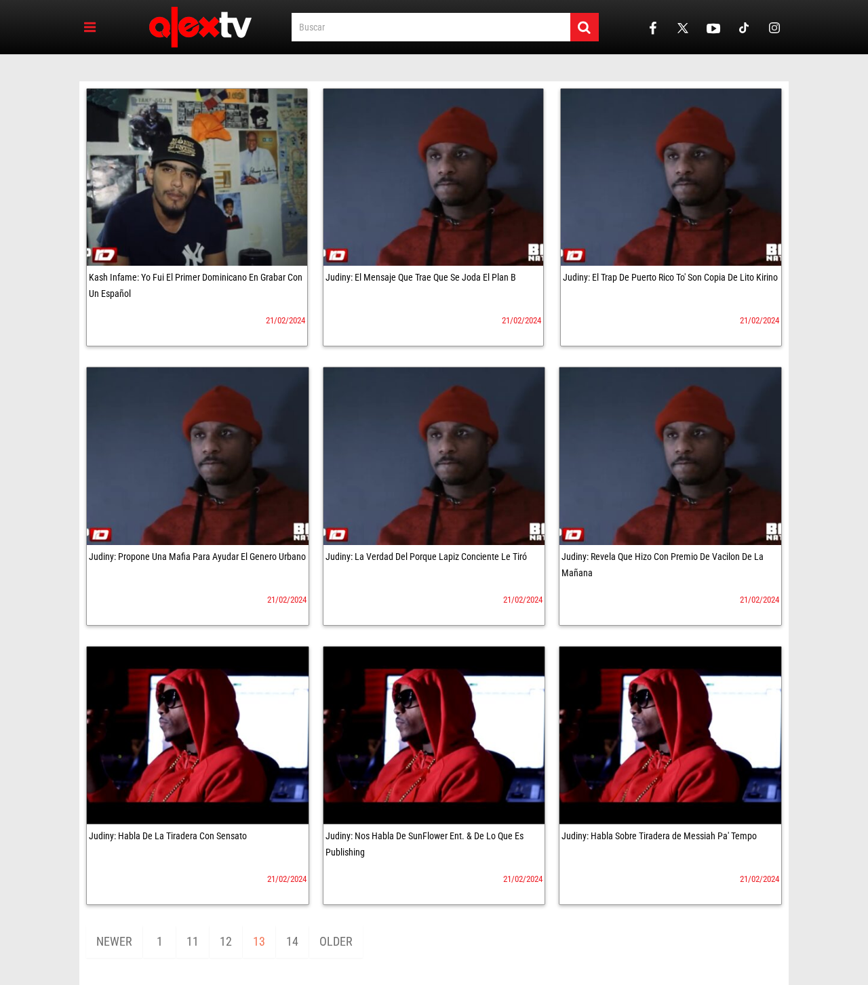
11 (192, 941)
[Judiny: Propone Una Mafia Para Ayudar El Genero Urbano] (198, 456)
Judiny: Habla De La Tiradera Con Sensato (168, 835)
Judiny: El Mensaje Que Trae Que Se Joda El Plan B (421, 277)
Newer (114, 941)
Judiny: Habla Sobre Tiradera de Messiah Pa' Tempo (659, 835)
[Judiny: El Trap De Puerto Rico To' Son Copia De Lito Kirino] (671, 177)
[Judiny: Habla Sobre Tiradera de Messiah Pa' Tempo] (670, 735)
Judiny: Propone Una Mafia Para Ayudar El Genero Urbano (197, 556)
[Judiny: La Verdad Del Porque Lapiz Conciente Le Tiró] (434, 456)
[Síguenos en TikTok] (744, 27)
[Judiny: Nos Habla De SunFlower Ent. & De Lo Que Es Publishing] (434, 735)
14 (292, 941)
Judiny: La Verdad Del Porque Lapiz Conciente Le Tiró (426, 556)
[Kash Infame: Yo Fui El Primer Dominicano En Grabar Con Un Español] (197, 177)
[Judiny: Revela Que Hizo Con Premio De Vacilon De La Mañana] (670, 456)
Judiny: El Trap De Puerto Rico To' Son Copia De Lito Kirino (670, 277)
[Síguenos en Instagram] (774, 27)
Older (336, 941)
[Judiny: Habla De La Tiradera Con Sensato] (198, 735)
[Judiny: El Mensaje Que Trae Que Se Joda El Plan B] (433, 177)
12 (226, 941)
